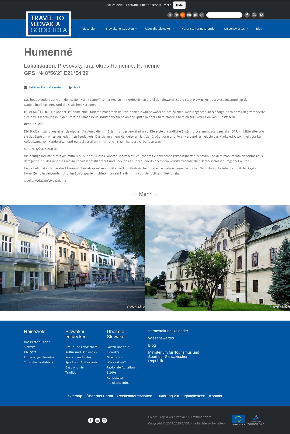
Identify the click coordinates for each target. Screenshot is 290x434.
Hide (179, 5)
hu (189, 15)
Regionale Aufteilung (122, 367)
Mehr (145, 194)
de (182, 15)
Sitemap (75, 396)
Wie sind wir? (116, 362)
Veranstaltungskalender (199, 29)
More (167, 5)
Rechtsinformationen (134, 396)
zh (202, 15)
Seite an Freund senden (46, 87)
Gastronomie (74, 367)
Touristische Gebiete (38, 362)
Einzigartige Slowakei (39, 357)
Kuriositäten (115, 377)
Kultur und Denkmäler (81, 352)
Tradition (71, 372)
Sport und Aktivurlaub (81, 362)
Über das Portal (99, 396)
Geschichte (114, 357)
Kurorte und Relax (78, 357)
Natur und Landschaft (81, 347)
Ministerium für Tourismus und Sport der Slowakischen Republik (173, 356)
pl (195, 15)
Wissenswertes (235, 29)
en (176, 15)
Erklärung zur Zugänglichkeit (180, 396)
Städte (111, 372)
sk (170, 15)
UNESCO (30, 352)
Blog (259, 29)
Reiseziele (88, 29)
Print (76, 87)
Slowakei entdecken (120, 29)
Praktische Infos (118, 383)
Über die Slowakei (158, 29)
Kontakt (215, 396)
